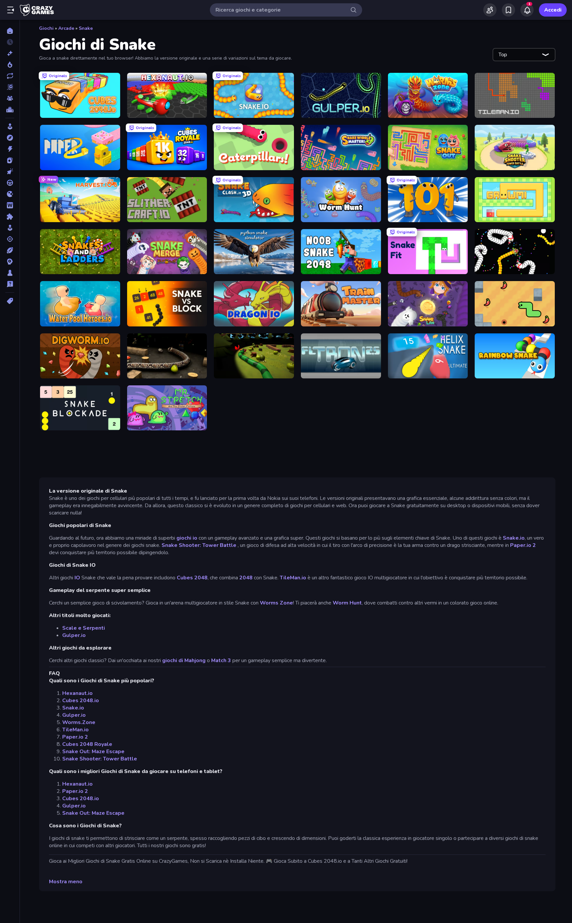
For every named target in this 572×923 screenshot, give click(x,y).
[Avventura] (10, 137)
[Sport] (10, 250)
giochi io (186, 538)
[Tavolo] (10, 272)
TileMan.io (293, 577)
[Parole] (10, 205)
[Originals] (10, 87)
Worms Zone (276, 603)
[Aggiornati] (10, 75)
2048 (246, 577)
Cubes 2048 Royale (87, 744)
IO (77, 577)
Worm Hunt (347, 603)
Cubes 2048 (192, 577)
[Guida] (10, 182)
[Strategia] (10, 261)
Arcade (66, 28)
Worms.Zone (78, 722)
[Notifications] (527, 10)
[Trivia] (10, 284)
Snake (86, 28)
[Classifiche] (10, 109)
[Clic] (10, 171)
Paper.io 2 (523, 545)
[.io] (10, 194)
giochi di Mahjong (184, 660)
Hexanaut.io (77, 693)
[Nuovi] (10, 53)
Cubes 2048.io (80, 700)
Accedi (552, 10)
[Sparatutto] (10, 239)
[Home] (10, 30)
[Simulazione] (10, 227)
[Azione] (10, 149)
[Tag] (10, 301)
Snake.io (514, 538)
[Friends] (490, 10)
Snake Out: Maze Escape (93, 751)
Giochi (46, 28)
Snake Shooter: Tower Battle (199, 545)
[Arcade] (10, 126)
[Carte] (10, 160)
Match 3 (221, 660)
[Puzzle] (10, 216)
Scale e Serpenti (83, 628)
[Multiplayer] (10, 98)
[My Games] (508, 10)
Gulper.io (74, 635)
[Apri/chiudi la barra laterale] (11, 10)
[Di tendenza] (10, 64)
